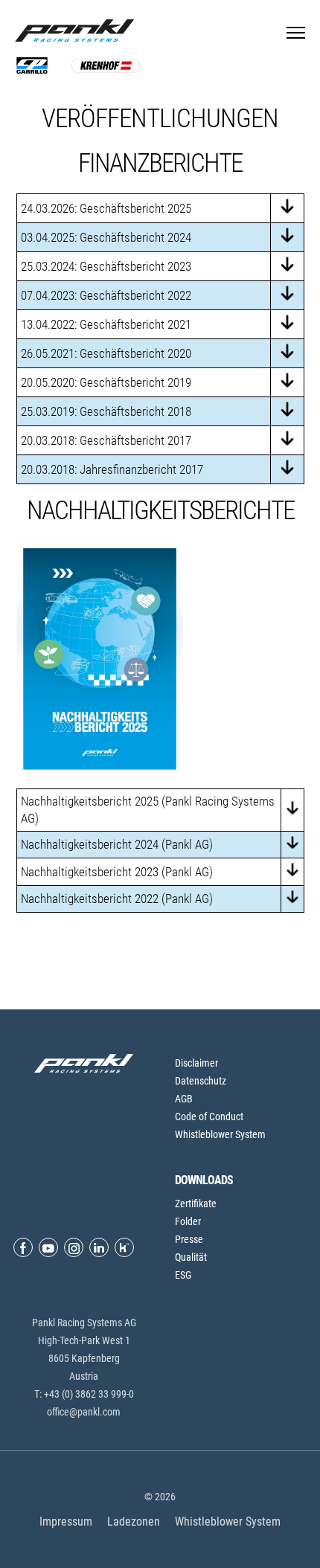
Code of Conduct (209, 1116)
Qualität (191, 1257)
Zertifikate (196, 1203)
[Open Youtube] (48, 1247)
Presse (189, 1239)
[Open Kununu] (124, 1247)
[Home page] (78, 30)
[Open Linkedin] (99, 1247)
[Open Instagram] (73, 1247)
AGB (184, 1099)
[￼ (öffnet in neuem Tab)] (287, 470)
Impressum (65, 1521)
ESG (183, 1275)
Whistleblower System (220, 1134)
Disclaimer (196, 1063)
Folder (188, 1221)
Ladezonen (133, 1521)
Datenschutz (200, 1081)
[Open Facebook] (23, 1247)
